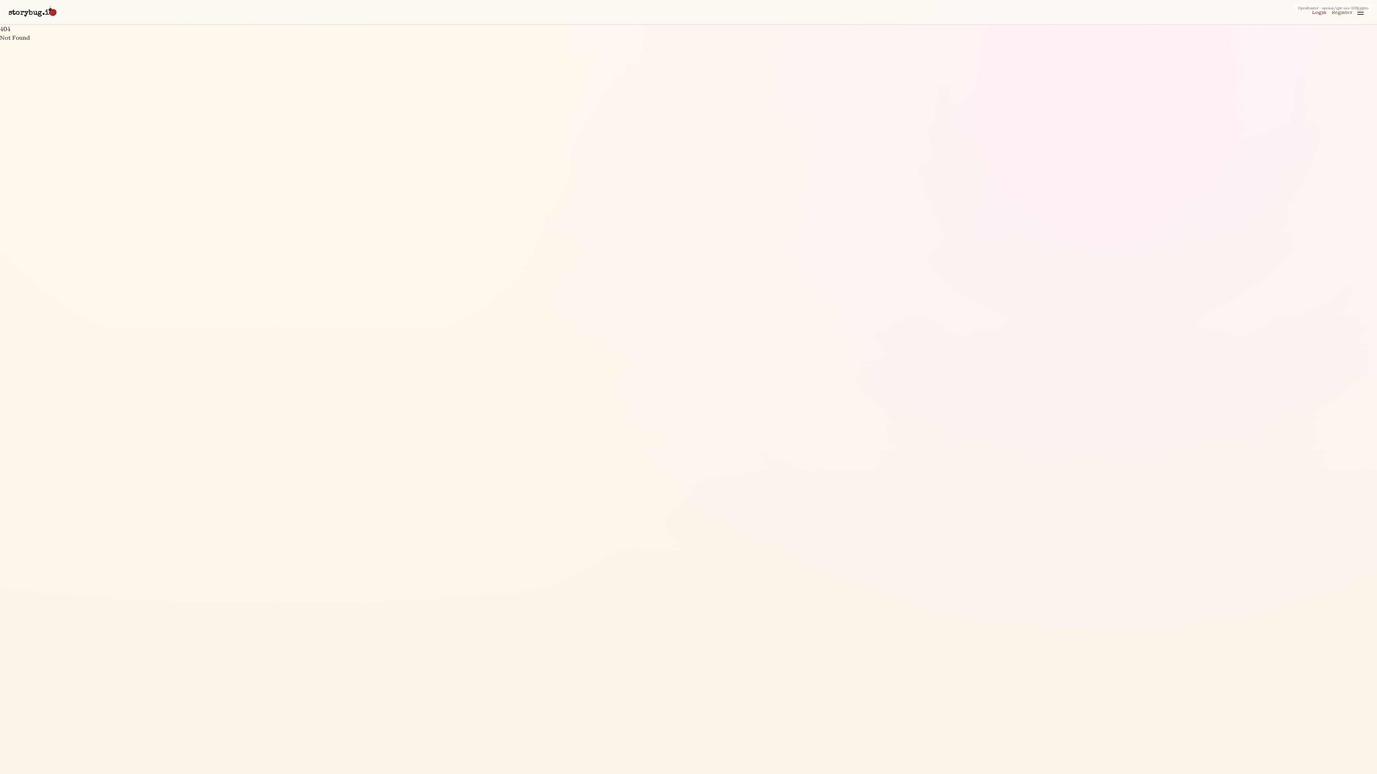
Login (1319, 12)
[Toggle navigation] (1360, 12)
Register (1342, 12)
